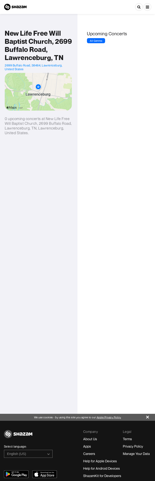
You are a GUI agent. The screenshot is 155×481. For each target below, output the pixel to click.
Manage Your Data (136, 454)
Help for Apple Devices (100, 461)
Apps (87, 446)
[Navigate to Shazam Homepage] (15, 7)
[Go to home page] (18, 436)
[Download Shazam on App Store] (44, 474)
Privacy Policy (133, 446)
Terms (127, 439)
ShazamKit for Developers (102, 476)
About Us (90, 439)
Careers (89, 454)
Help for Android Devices (101, 468)
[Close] (150, 416)
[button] (147, 7)
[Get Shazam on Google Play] (16, 474)
